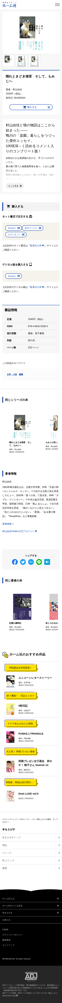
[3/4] (21, 61)
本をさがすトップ (11, 837)
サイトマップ (8, 945)
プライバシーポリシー (12, 935)
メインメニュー (57, 4)
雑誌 (4, 845)
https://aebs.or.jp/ (8, 996)
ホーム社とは (8, 898)
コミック (7, 853)
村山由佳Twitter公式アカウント (18, 531)
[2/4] (8, 61)
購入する (32, 107)
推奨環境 (6, 940)
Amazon (12, 228)
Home (4, 819)
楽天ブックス (31, 228)
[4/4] (34, 61)
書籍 (21, 374)
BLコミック (8, 860)
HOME (5, 929)
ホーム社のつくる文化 (12, 905)
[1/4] (31, 32)
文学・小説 (12, 374)
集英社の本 (36, 245)
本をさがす (13, 819)
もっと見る (13, 186)
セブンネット (14, 234)
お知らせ (6, 920)
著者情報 (7, 524)
